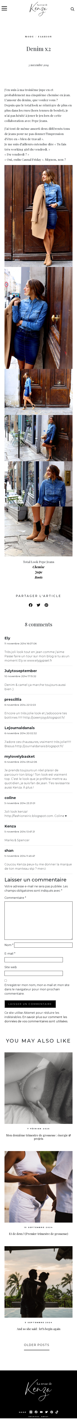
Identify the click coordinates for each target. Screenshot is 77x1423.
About (45, 1416)
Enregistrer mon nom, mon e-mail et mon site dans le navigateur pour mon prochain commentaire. (36, 989)
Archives (34, 1416)
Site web (10, 967)
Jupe (38, 572)
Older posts (36, 1345)
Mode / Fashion (38, 36)
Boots (38, 577)
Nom (8, 945)
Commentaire (15, 897)
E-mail (9, 953)
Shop (23, 1412)
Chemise (38, 567)
